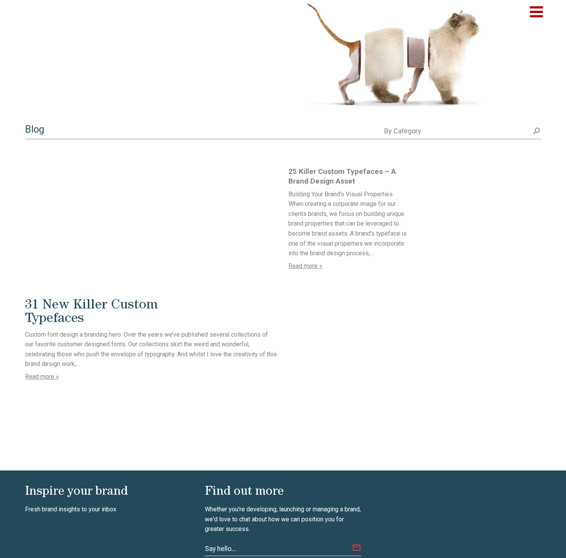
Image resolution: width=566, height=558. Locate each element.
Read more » (42, 376)
